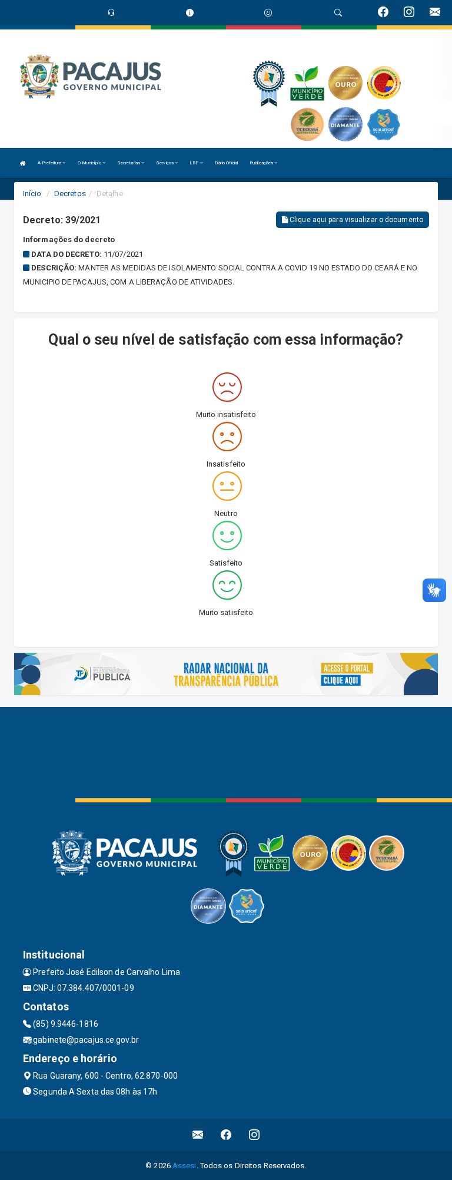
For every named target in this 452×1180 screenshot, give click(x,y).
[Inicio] (23, 163)
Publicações (262, 163)
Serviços (165, 163)
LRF (195, 163)
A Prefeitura (50, 163)
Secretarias (129, 163)
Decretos (70, 193)
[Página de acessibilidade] (268, 12)
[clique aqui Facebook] (226, 1135)
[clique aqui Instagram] (254, 1135)
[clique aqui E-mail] (198, 1135)
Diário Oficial (226, 163)
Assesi (184, 1165)
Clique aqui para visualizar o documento (355, 220)
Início (32, 193)
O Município (90, 163)
